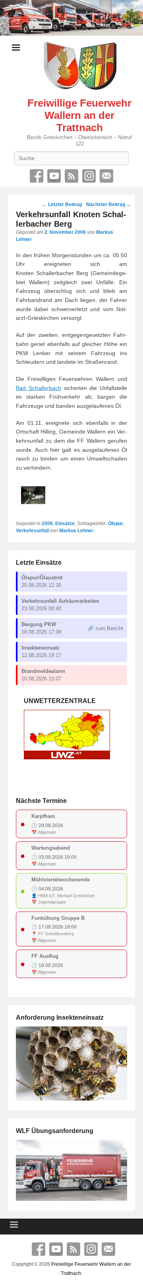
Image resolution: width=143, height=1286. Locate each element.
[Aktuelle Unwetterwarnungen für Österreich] (67, 758)
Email (106, 176)
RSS (71, 176)
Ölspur (115, 523)
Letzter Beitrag (62, 204)
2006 (47, 523)
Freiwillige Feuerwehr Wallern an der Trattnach (79, 115)
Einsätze (65, 523)
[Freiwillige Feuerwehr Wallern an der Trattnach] (71, 18)
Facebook (36, 176)
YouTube (54, 176)
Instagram (89, 176)
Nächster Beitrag (108, 204)
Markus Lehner (76, 530)
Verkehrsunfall (32, 530)
